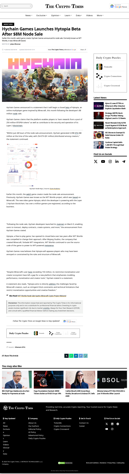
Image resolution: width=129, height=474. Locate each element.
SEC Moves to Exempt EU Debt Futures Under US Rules (115, 135)
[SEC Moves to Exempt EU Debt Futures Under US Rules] (99, 135)
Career (82, 426)
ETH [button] (76, 133)
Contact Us (84, 423)
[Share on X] (66, 356)
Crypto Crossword (61, 429)
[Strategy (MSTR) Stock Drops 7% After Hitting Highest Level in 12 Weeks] (99, 115)
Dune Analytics (55, 189)
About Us (32, 423)
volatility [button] (46, 308)
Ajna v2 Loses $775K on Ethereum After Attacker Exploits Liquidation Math (115, 106)
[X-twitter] (106, 423)
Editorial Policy (34, 429)
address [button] (52, 284)
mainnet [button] (60, 224)
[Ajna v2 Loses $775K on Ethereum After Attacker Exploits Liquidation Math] (99, 106)
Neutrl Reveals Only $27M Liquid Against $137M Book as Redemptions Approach (116, 125)
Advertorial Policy (35, 435)
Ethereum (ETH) (20, 347)
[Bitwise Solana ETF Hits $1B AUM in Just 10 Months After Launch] (112, 380)
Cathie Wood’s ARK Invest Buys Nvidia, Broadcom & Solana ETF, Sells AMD (80, 393)
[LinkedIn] (117, 161)
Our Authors (33, 426)
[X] (96, 161)
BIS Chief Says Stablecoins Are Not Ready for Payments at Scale (15, 392)
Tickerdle (58, 423)
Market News (8, 24)
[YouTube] (103, 161)
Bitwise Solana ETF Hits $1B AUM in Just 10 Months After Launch (111, 392)
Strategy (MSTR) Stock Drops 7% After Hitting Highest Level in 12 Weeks (115, 115)
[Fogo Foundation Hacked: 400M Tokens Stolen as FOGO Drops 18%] (48, 380)
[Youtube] (106, 428)
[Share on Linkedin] (76, 356)
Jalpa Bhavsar (15, 44)
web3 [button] (28, 194)
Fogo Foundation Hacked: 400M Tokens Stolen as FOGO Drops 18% (47, 392)
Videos (6, 444)
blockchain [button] (17, 125)
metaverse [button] (49, 245)
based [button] (75, 197)
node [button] (15, 113)
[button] (85, 356)
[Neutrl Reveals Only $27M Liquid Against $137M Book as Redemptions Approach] (99, 125)
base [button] (30, 272)
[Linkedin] (112, 423)
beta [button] (67, 107)
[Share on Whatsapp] (71, 356)
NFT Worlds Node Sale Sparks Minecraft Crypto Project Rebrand (42, 296)
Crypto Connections (62, 426)
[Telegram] (124, 161)
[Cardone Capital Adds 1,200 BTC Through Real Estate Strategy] (99, 145)
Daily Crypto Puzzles (18, 333)
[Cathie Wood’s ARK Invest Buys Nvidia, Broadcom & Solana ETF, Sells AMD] (80, 380)
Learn (5, 441)
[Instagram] (110, 161)
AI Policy (32, 432)
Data (5, 454)
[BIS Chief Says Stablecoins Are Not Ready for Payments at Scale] (17, 380)
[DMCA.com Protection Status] (65, 463)
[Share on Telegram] (81, 356)
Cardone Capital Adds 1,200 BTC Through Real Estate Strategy (114, 145)
